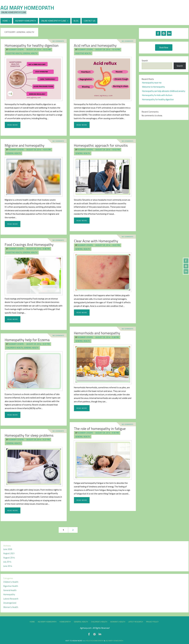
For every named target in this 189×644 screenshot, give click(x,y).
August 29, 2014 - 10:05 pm (39, 149)
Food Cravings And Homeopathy (29, 244)
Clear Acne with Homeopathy (96, 241)
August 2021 (9, 553)
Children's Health (14, 347)
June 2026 (7, 549)
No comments (58, 41)
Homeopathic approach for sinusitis (101, 145)
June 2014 (7, 566)
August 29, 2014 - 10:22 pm (39, 49)
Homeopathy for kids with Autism (157, 95)
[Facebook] (186, 260)
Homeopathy (9, 594)
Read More (12, 125)
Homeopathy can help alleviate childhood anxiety (163, 91)
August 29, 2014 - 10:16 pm (108, 49)
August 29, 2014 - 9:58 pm (38, 248)
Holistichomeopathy (95, 640)
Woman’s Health (117, 621)
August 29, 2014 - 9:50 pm (107, 433)
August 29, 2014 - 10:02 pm (108, 149)
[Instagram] (186, 266)
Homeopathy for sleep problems (29, 435)
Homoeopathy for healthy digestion (32, 45)
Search (145, 60)
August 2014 (9, 557)
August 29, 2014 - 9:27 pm (38, 439)
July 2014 (7, 561)
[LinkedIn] (186, 271)
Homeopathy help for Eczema (27, 339)
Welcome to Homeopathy (153, 86)
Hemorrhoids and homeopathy (97, 333)
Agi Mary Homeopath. (115, 640)
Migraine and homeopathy (24, 145)
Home (32, 621)
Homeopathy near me (151, 82)
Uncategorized (9, 602)
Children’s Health (99, 621)
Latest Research (10, 598)
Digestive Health (14, 53)
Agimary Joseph (16, 49)
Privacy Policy (152, 621)
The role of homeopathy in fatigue (100, 428)
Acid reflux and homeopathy (95, 45)
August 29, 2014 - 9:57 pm (38, 344)
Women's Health (10, 607)
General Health (30, 53)
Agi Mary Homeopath (27, 8)
